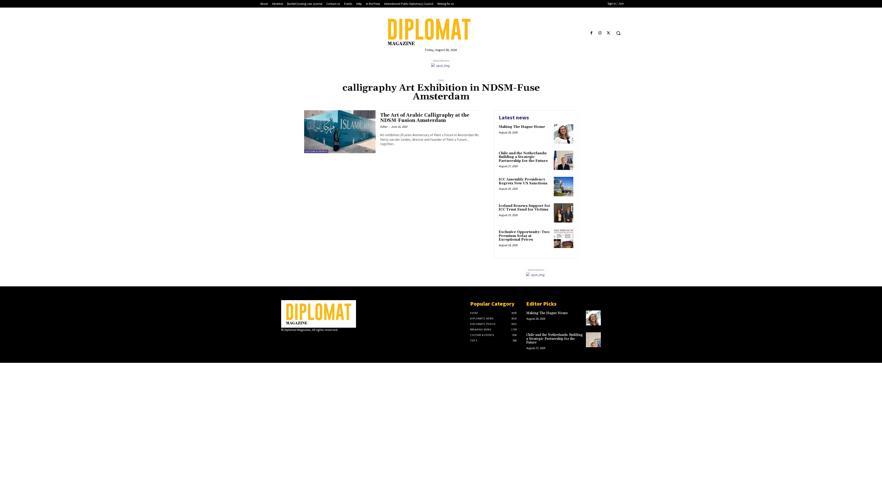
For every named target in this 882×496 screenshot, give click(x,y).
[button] (618, 33)
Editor (384, 127)
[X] (608, 33)
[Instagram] (600, 33)
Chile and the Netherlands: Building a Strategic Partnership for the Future (523, 157)
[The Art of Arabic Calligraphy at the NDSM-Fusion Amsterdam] (340, 131)
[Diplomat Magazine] (441, 31)
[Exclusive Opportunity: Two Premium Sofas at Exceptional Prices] (563, 239)
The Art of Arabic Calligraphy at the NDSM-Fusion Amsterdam (424, 118)
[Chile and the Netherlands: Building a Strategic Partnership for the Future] (563, 160)
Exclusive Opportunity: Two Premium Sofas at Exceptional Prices (524, 236)
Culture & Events (316, 151)
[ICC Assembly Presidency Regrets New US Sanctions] (563, 186)
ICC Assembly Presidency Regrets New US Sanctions (523, 181)
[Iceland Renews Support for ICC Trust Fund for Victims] (563, 213)
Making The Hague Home (522, 127)
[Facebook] (591, 33)
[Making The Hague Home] (563, 134)
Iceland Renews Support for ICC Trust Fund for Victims (524, 208)
